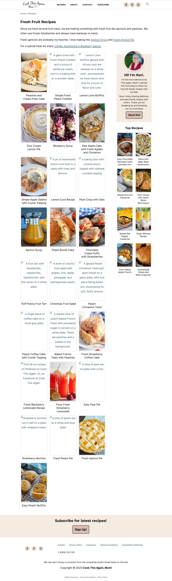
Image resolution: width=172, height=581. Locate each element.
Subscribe (103, 5)
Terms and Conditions (88, 577)
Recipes (61, 5)
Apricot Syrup (99, 39)
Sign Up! (81, 529)
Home (23, 13)
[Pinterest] (132, 4)
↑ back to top (66, 552)
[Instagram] (138, 4)
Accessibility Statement (132, 545)
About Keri (134, 115)
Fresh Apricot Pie (123, 39)
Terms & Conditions (109, 545)
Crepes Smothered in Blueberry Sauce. (77, 46)
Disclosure (91, 545)
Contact (87, 5)
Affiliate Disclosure (71, 577)
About (74, 5)
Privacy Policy (75, 545)
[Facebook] (126, 4)
